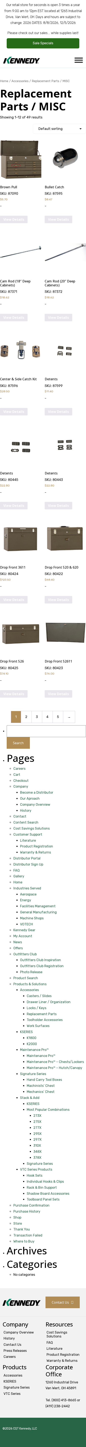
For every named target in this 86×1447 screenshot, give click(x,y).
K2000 (32, 1044)
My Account (22, 936)
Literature (28, 840)
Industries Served (27, 888)
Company (20, 786)
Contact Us (60, 1302)
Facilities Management (38, 906)
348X (37, 1152)
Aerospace (28, 894)
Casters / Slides (39, 996)
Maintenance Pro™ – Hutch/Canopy (54, 1068)
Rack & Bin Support (42, 1188)
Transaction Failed (27, 1235)
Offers (18, 948)
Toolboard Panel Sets (43, 1199)
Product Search (25, 978)
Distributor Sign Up (28, 864)
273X (37, 1116)
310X (37, 1146)
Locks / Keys (36, 1008)
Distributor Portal (26, 858)
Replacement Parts (42, 1014)
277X (37, 1128)
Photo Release (31, 972)
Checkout (21, 781)
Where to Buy (23, 1241)
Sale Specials (43, 43)
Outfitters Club (25, 954)
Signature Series (33, 1074)
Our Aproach (30, 798)
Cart (16, 775)
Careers (19, 769)
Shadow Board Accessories (48, 1194)
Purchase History (26, 1211)
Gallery (18, 876)
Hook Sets (34, 1175)
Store (17, 1223)
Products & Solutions (30, 984)
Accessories (20, 81)
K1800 (31, 1038)
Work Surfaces (38, 1026)
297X (37, 1140)
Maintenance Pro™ (34, 1050)
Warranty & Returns (35, 852)
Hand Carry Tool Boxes (44, 1080)
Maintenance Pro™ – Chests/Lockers (55, 1062)
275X (37, 1122)
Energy (25, 900)
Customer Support (27, 834)
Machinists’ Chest (41, 1086)
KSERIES (26, 1032)
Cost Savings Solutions (31, 828)
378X (37, 1158)
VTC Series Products (36, 1169)
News (17, 942)
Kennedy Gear (24, 930)
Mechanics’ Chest (40, 1092)
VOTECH (26, 924)
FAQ (16, 870)
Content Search (25, 822)
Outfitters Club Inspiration (40, 960)
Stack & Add (29, 1098)
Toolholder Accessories (45, 1020)
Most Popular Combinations (48, 1110)
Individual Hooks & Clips (45, 1181)
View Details (13, 219)
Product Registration (36, 846)
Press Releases (15, 1351)
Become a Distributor (36, 792)
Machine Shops (32, 918)
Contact (19, 816)
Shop (17, 1217)
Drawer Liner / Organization (49, 1002)
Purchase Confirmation (31, 1205)
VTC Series (12, 1394)
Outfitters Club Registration (42, 966)
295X (37, 1134)
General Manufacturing (38, 912)
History (25, 811)
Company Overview (35, 805)
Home (4, 81)
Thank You (21, 1229)
